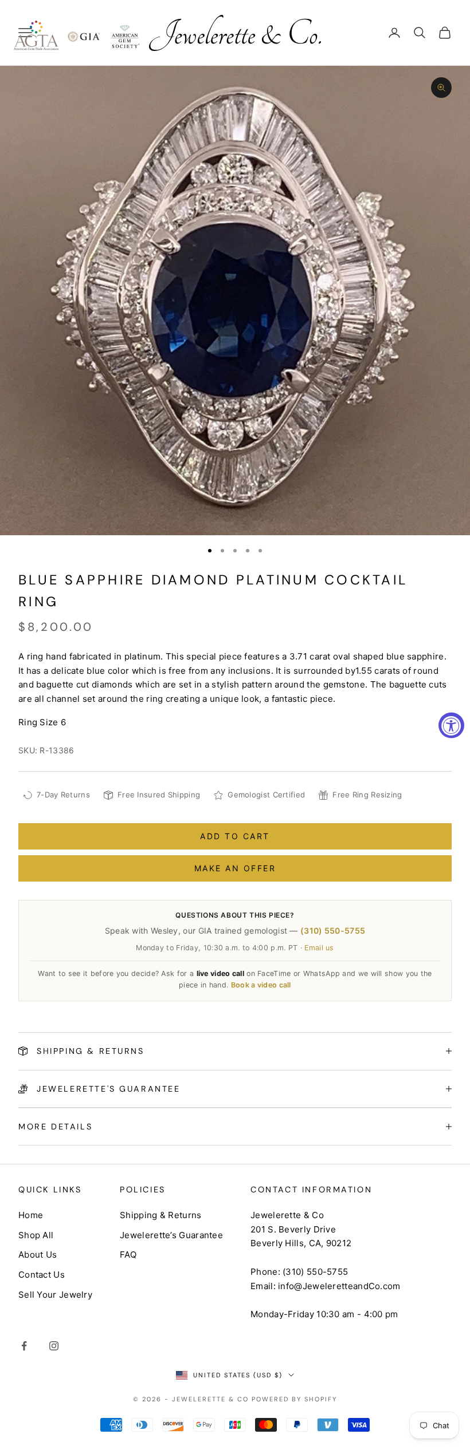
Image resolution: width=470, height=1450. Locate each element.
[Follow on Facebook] (24, 1346)
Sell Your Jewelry (55, 1294)
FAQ (128, 1254)
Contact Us (41, 1274)
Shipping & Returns (160, 1215)
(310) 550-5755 (332, 930)
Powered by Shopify (294, 1399)
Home (30, 1215)
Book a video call (261, 985)
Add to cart (235, 836)
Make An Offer (235, 868)
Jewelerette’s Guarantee (171, 1235)
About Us (37, 1254)
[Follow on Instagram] (54, 1346)
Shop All (35, 1235)
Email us (319, 947)
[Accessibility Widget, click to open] (451, 725)
